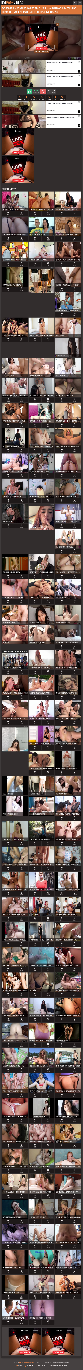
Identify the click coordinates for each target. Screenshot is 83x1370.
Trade (20, 1365)
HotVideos (12, 3)
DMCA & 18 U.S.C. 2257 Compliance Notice (52, 1365)
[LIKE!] (29, 91)
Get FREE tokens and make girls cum (60, 117)
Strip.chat (51, 70)
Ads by (56, 267)
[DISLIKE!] (43, 91)
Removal (29, 1365)
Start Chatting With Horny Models (60, 63)
